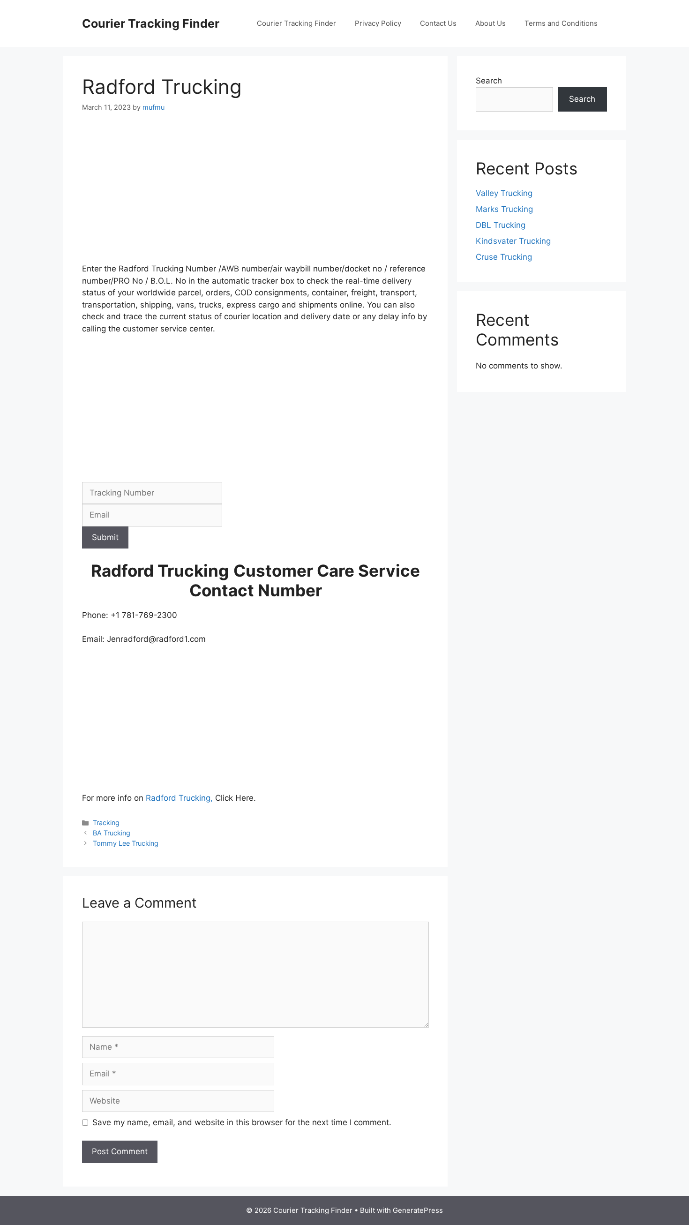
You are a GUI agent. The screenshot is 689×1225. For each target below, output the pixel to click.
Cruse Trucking (504, 257)
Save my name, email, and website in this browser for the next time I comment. (241, 1122)
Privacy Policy (378, 23)
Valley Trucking (504, 193)
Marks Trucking (504, 209)
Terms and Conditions (561, 23)
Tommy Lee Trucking (125, 843)
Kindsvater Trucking (513, 241)
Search (489, 80)
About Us (490, 23)
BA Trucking (111, 833)
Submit (105, 537)
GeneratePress (418, 1210)
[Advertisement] (255, 193)
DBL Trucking (500, 225)
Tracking (106, 823)
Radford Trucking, (179, 798)
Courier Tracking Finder (150, 23)
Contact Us (438, 23)
